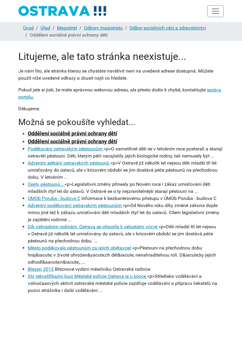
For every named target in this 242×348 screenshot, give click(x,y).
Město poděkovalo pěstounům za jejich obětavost (79, 248)
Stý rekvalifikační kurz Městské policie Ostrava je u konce (87, 276)
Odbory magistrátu (103, 28)
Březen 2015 (41, 269)
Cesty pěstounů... (46, 184)
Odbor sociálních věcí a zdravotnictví (168, 28)
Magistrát (67, 28)
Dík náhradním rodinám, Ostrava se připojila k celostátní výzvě (93, 226)
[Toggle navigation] (215, 11)
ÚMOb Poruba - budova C (54, 198)
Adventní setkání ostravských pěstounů (69, 163)
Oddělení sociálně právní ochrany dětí (72, 133)
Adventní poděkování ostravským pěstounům (75, 205)
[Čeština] (62, 11)
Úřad (45, 28)
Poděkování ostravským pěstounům (66, 149)
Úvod (28, 28)
